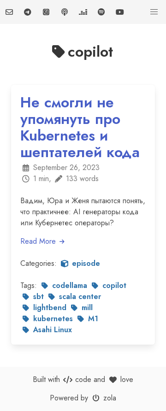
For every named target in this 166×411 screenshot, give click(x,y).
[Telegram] (27, 12)
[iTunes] (46, 12)
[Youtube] (120, 12)
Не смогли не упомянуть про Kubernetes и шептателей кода (80, 127)
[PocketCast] (64, 12)
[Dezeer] (83, 12)
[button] (154, 12)
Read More (39, 241)
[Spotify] (101, 12)
